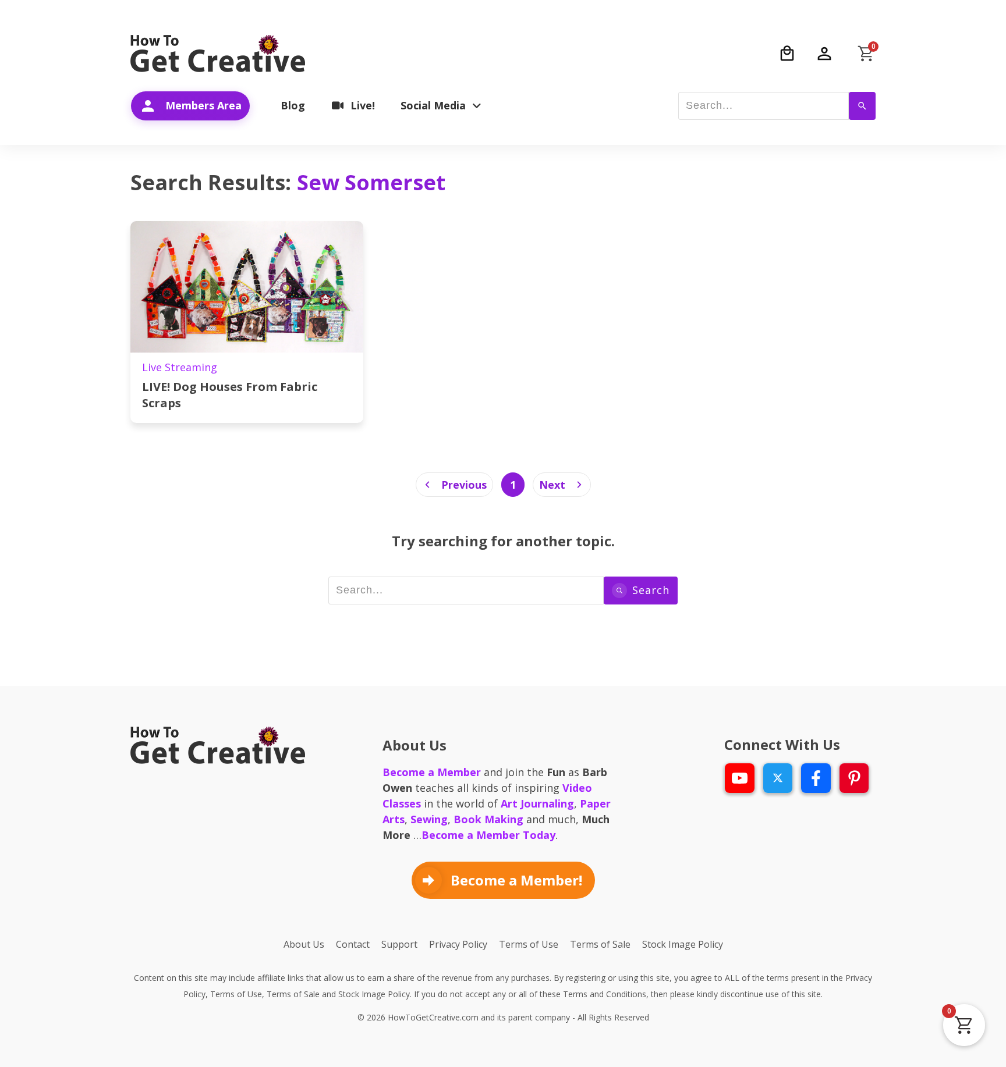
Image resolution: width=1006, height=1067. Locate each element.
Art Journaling (537, 803)
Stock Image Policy (374, 994)
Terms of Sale (293, 994)
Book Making (488, 819)
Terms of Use (236, 994)
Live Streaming (179, 367)
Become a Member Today (488, 835)
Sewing (429, 819)
